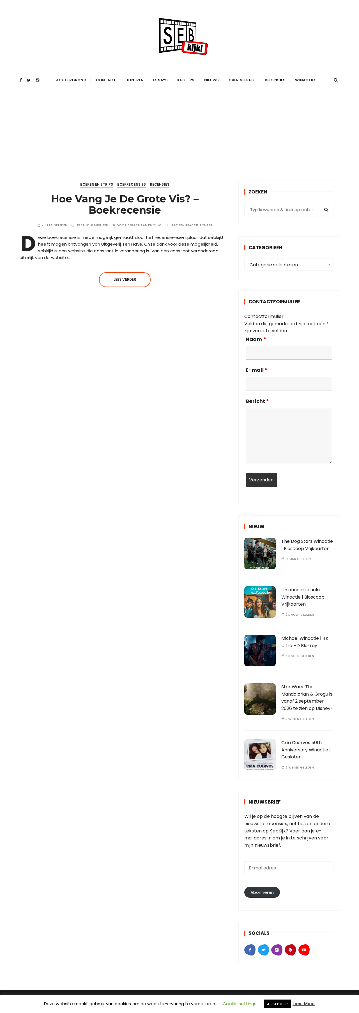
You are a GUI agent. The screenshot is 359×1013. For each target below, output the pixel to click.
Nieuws (211, 80)
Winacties (306, 80)
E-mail (257, 370)
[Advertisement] (179, 130)
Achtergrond (71, 80)
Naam (256, 339)
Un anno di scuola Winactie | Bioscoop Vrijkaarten (303, 597)
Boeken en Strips (96, 184)
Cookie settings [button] (239, 1004)
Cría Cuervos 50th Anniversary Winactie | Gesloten (306, 749)
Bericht (257, 401)
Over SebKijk (242, 80)
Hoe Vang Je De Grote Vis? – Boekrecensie (125, 204)
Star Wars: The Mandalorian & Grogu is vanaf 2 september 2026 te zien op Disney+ (307, 698)
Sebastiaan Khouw (144, 225)
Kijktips (185, 80)
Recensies (275, 80)
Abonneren (262, 892)
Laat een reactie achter (191, 225)
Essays (160, 80)
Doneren (134, 80)
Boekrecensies (131, 184)
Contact (106, 80)
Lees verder (125, 279)
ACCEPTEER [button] (277, 1004)
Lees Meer (304, 1004)
